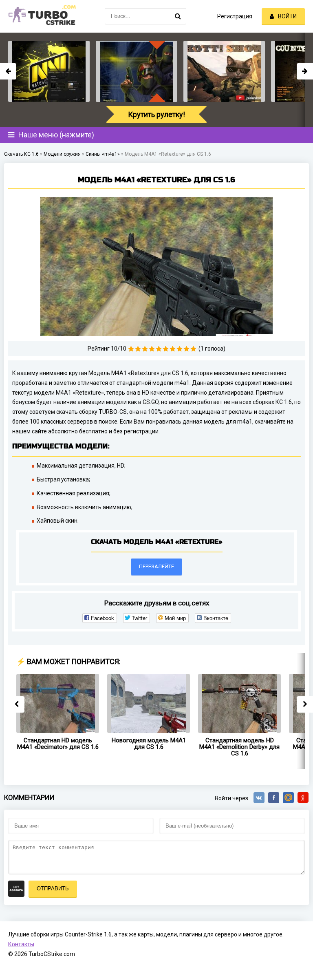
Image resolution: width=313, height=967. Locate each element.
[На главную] (41, 16)
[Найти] (178, 16)
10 (193, 348)
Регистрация (234, 16)
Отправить (53, 888)
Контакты (21, 944)
